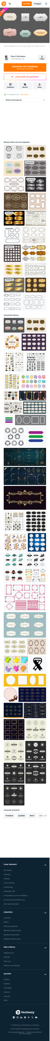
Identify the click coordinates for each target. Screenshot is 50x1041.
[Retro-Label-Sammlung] (12, 250)
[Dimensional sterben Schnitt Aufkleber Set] (16, 900)
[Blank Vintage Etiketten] (16, 286)
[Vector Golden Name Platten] (14, 369)
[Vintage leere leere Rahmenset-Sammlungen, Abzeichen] (13, 762)
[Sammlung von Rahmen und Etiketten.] (15, 866)
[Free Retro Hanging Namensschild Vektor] (14, 151)
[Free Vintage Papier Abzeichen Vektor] (14, 166)
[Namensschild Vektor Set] (16, 323)
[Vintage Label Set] (14, 199)
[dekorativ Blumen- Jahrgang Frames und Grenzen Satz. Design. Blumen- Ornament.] (15, 742)
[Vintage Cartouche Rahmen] (14, 354)
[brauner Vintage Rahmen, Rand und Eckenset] (14, 267)
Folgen (42, 59)
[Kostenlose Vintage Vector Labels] (35, 167)
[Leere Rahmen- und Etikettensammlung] (14, 721)
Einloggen (37, 4)
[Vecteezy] (3, 3)
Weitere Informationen (14, 99)
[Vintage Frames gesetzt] (12, 305)
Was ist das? (24, 94)
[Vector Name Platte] (14, 215)
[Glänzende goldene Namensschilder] (32, 249)
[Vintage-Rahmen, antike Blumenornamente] (14, 592)
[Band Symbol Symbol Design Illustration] (12, 919)
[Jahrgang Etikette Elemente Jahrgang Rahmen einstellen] (33, 760)
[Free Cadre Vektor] (16, 404)
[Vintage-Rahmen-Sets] (14, 385)
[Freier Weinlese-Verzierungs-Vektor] (14, 428)
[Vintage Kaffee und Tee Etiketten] (16, 232)
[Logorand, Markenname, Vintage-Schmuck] (24, 675)
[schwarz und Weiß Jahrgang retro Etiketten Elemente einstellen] (14, 779)
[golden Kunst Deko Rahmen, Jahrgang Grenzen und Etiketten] (17, 965)
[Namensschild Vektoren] (15, 183)
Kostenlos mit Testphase (25, 67)
